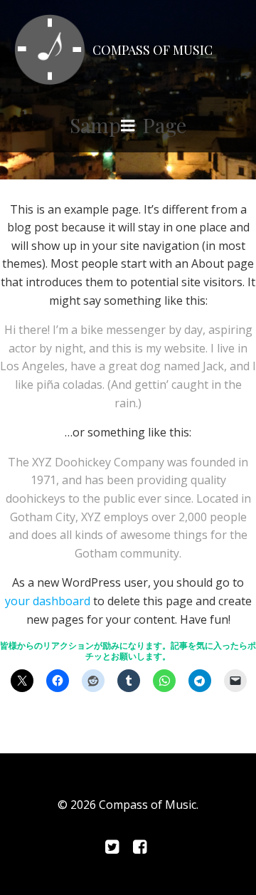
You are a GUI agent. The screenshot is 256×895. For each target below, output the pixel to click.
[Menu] (128, 126)
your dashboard (47, 601)
